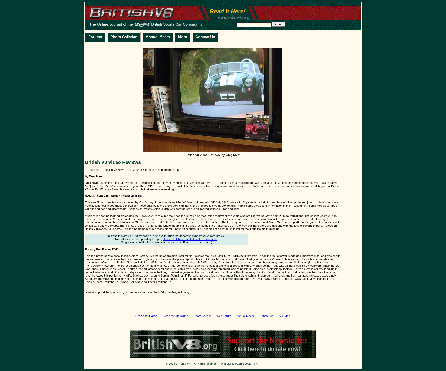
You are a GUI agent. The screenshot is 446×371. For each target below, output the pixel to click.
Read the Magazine (175, 316)
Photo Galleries (123, 37)
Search (278, 24)
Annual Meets (158, 37)
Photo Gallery (202, 316)
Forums (95, 37)
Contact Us (205, 37)
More (182, 37)
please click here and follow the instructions (190, 239)
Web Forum (223, 316)
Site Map (284, 316)
